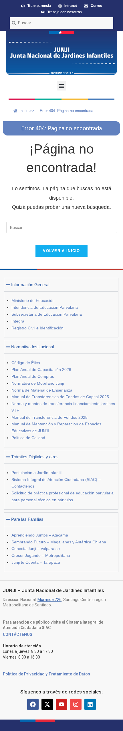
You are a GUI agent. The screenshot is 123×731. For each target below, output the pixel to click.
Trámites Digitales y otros (35, 456)
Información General (30, 284)
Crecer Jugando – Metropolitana (40, 555)
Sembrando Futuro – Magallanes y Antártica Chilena (58, 542)
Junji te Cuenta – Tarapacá (35, 562)
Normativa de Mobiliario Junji (37, 383)
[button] (61, 86)
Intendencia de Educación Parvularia (44, 307)
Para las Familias (27, 519)
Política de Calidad (28, 437)
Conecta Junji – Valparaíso (35, 548)
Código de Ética (25, 362)
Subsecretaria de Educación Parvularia (46, 314)
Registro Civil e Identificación (37, 328)
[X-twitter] (47, 704)
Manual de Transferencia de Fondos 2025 (49, 417)
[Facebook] (33, 704)
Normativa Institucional (32, 346)
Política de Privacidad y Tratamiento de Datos (46, 674)
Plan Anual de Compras (32, 376)
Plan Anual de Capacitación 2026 (41, 369)
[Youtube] (61, 704)
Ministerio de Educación (33, 300)
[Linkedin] (90, 704)
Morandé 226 (49, 599)
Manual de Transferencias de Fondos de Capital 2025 (60, 396)
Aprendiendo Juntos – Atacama (39, 535)
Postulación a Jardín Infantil (36, 472)
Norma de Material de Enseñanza (41, 390)
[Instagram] (76, 704)
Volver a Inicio (61, 251)
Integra (17, 321)
